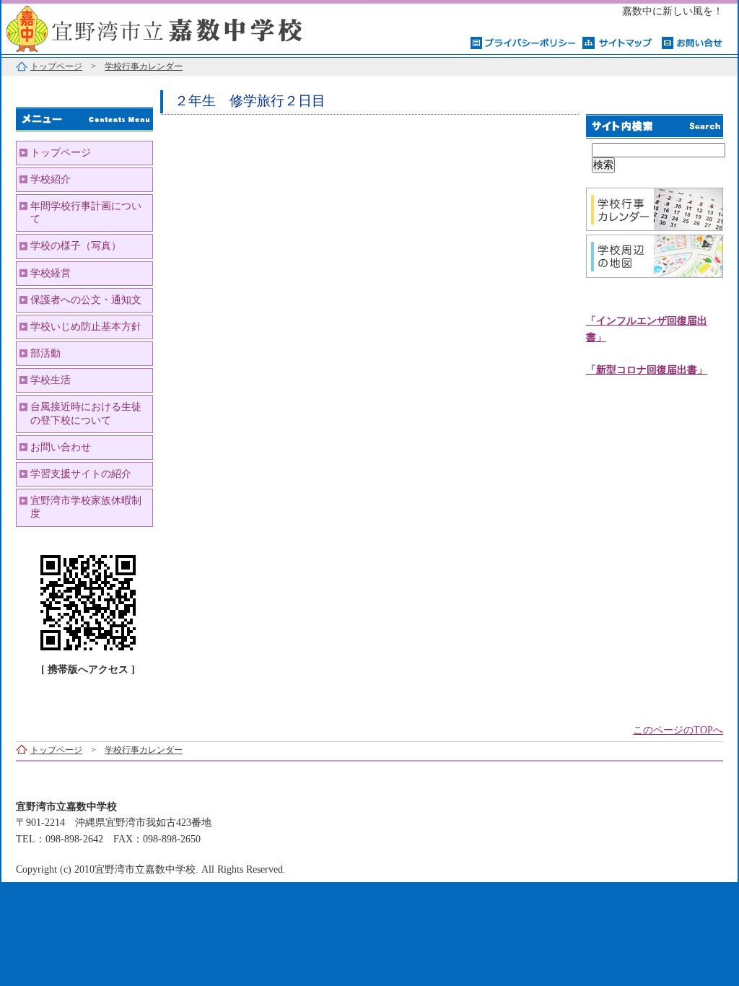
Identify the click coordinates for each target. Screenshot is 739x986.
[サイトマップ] (618, 42)
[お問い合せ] (692, 42)
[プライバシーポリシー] (523, 42)
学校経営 (50, 273)
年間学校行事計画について (85, 212)
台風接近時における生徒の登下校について (85, 413)
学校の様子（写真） (75, 245)
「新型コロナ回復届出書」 (646, 370)
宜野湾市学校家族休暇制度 (85, 507)
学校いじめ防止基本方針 (85, 326)
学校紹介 (50, 179)
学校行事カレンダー (144, 66)
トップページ (56, 66)
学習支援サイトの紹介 (80, 473)
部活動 (45, 353)
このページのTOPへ (678, 730)
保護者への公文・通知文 (85, 300)
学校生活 (50, 380)
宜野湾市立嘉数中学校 (181, 27)
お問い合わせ (60, 447)
